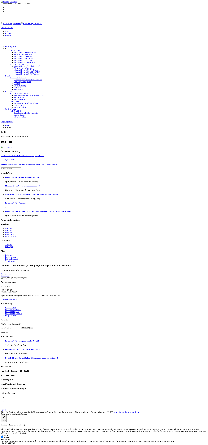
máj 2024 (8, 230)
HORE (3, 410)
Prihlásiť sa (9, 255)
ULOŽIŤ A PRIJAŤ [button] (8, 443)
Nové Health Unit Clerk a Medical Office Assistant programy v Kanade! (22, 156)
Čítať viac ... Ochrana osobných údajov (127, 412)
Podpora (8, 33)
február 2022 (9, 234)
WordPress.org (10, 261)
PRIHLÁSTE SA (27, 328)
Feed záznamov (10, 257)
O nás (7, 31)
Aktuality (8, 245)
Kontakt (8, 35)
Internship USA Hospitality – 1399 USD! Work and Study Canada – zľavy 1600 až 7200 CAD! (29, 164)
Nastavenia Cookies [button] (98, 412)
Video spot (9, 247)
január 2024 (9, 232)
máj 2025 (8, 228)
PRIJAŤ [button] (110, 412)
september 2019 (10, 236)
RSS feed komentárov (12, 259)
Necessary (7, 437)
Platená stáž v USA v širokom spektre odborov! (22, 186)
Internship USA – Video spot (9, 160)
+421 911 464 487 (7, 28)
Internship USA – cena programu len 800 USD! (22, 177)
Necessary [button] (4, 435)
